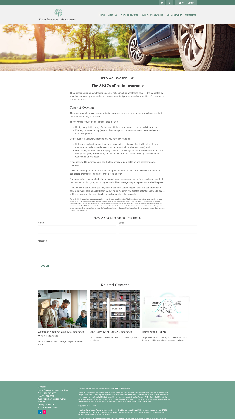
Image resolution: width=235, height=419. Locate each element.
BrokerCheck (125, 388)
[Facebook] (169, 2)
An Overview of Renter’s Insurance (111, 332)
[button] (102, 14)
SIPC (107, 412)
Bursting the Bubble (154, 332)
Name (41, 222)
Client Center (188, 2)
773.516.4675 (50, 393)
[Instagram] (44, 412)
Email (121, 222)
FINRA (103, 412)
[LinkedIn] (162, 2)
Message (42, 240)
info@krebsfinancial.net (48, 407)
